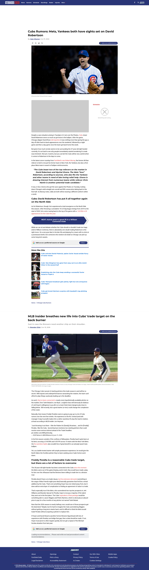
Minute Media (22, 565)
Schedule (36, 2)
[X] (138, 2)
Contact (76, 554)
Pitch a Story (54, 557)
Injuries (57, 2)
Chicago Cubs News (43, 542)
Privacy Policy (78, 557)
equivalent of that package (69, 495)
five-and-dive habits (40, 444)
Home (33, 303)
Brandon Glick (35, 327)
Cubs (81, 135)
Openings (53, 554)
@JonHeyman (53, 428)
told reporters (55, 140)
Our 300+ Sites (95, 554)
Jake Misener (35, 39)
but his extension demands (67, 479)
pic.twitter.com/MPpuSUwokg (41, 433)
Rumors (28, 2)
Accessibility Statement (58, 560)
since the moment (80, 468)
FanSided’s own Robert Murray (64, 160)
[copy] (42, 43)
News (23, 2)
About (33, 554)
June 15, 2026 (57, 435)
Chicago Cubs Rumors (44, 303)
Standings (44, 2)
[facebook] (134, 2)
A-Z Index (76, 560)
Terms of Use (94, 557)
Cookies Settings (95, 560)
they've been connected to (47, 400)
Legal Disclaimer (37, 560)
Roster (51, 2)
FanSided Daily (36, 557)
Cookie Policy (113, 557)
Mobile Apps (112, 554)
